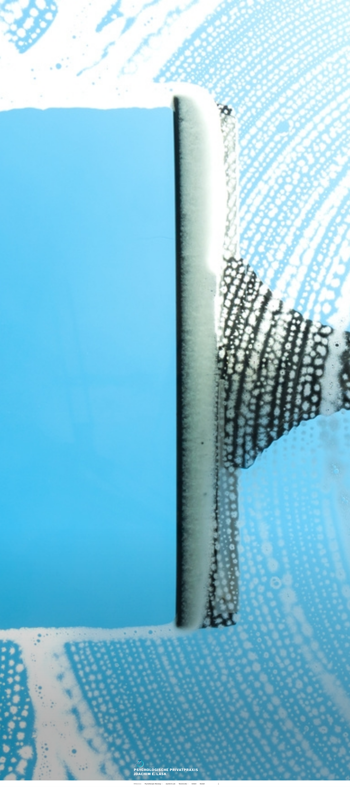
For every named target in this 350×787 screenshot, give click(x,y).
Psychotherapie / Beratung (153, 784)
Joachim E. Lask (170, 784)
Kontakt (202, 784)
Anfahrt (194, 784)
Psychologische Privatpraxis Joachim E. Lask (166, 772)
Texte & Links (183, 784)
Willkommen (137, 784)
